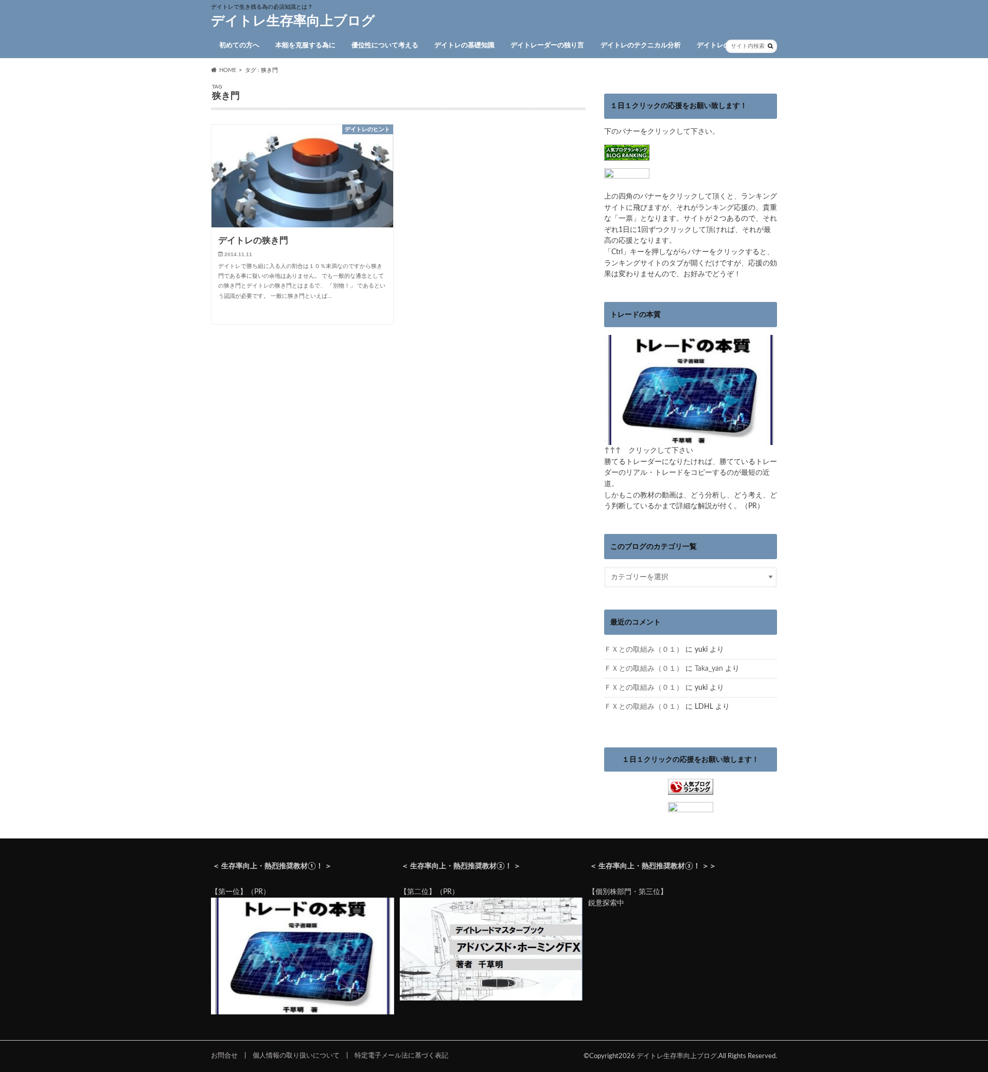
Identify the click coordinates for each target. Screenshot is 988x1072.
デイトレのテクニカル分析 (641, 45)
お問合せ (224, 1055)
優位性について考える (384, 45)
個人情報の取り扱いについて (296, 1055)
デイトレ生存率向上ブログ (293, 21)
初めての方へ (239, 45)
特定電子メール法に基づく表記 (401, 1055)
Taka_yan (709, 668)
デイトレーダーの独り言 (547, 45)
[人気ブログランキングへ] (690, 789)
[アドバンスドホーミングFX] (491, 998)
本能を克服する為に (305, 45)
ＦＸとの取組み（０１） (643, 649)
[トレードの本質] (690, 439)
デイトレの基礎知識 (464, 45)
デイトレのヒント (723, 45)
